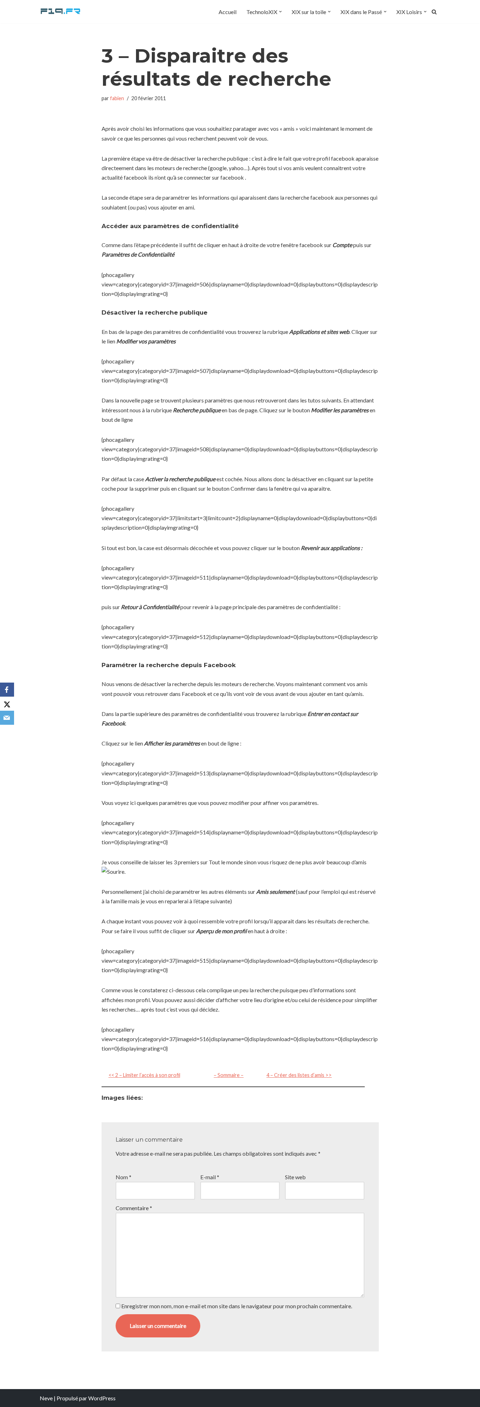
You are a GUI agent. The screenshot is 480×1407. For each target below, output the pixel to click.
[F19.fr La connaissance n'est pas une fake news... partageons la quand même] (61, 11)
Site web (295, 1177)
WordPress (102, 1398)
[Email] (7, 718)
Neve (46, 1398)
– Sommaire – (229, 1075)
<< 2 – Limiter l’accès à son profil (144, 1075)
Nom (123, 1177)
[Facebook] (7, 690)
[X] (7, 704)
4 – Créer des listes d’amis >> (299, 1075)
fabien (117, 98)
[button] (280, 11)
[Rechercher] (434, 11)
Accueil (227, 11)
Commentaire (134, 1208)
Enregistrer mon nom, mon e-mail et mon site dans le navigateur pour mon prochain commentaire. (236, 1306)
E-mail (209, 1177)
